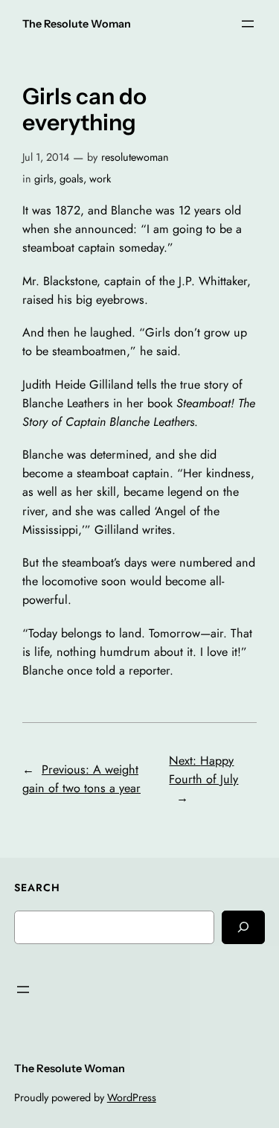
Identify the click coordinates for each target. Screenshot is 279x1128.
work (100, 178)
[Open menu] (248, 24)
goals (71, 178)
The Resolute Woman (76, 24)
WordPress (131, 1097)
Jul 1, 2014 (45, 157)
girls (44, 178)
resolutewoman (135, 157)
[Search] (243, 927)
